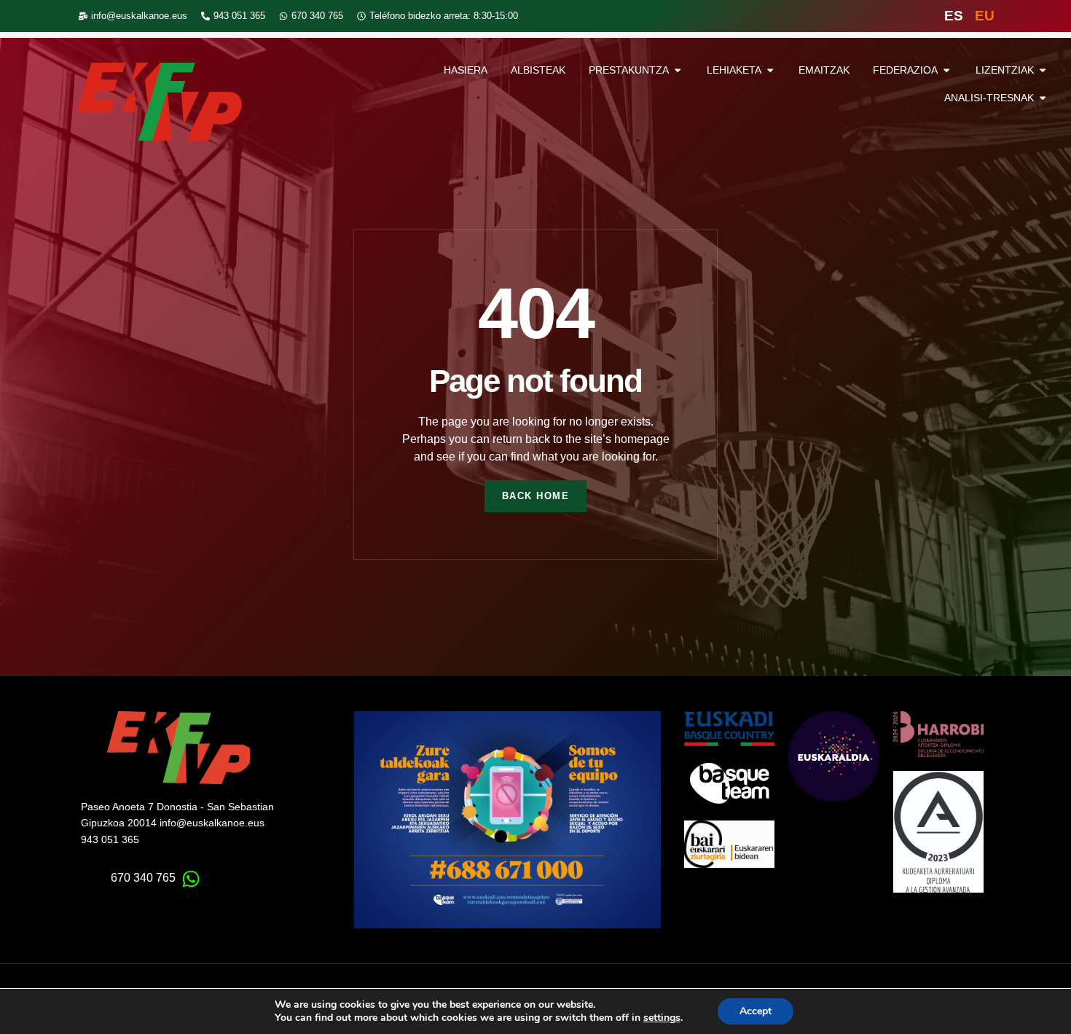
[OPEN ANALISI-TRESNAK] (1042, 98)
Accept (756, 1011)
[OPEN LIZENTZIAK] (1042, 71)
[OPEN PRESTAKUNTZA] (677, 71)
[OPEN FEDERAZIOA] (946, 71)
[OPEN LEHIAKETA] (770, 71)
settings (661, 1018)
